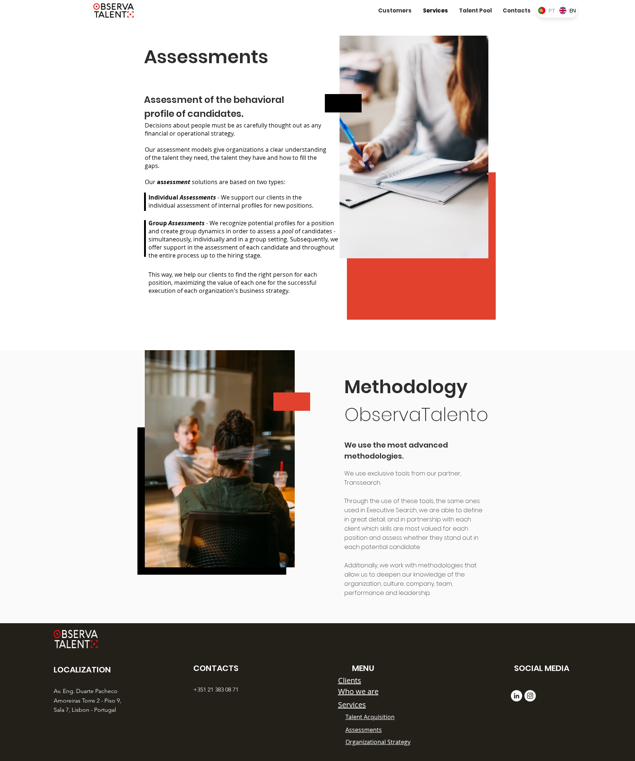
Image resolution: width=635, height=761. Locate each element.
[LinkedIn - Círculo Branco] (516, 695)
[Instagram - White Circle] (530, 695)
